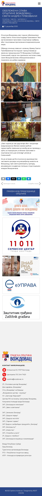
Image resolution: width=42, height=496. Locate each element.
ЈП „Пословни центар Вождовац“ (14, 384)
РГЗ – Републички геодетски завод (15, 453)
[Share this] (8, 178)
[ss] (21, 236)
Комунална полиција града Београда (15, 402)
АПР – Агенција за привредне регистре (16, 455)
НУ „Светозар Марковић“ (11, 396)
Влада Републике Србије (11, 444)
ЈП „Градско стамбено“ (10, 436)
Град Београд (7, 447)
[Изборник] (39, 3)
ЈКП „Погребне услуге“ (10, 433)
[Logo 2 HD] (21, 307)
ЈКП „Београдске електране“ (13, 405)
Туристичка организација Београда (15, 450)
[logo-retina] (8, 3)
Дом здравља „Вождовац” (12, 387)
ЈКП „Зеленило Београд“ (11, 413)
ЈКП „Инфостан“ (8, 430)
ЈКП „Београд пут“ (9, 427)
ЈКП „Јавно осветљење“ (11, 407)
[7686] (21, 207)
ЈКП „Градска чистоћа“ (10, 418)
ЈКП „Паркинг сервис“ (10, 421)
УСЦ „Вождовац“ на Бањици (12, 390)
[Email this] (3, 178)
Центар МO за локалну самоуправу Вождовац (19, 399)
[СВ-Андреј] (21, 72)
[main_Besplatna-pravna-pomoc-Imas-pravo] (21, 266)
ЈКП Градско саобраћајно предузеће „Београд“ (20, 424)
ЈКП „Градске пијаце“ (10, 415)
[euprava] (21, 286)
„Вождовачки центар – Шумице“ (14, 393)
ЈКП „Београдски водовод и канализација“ (18, 439)
